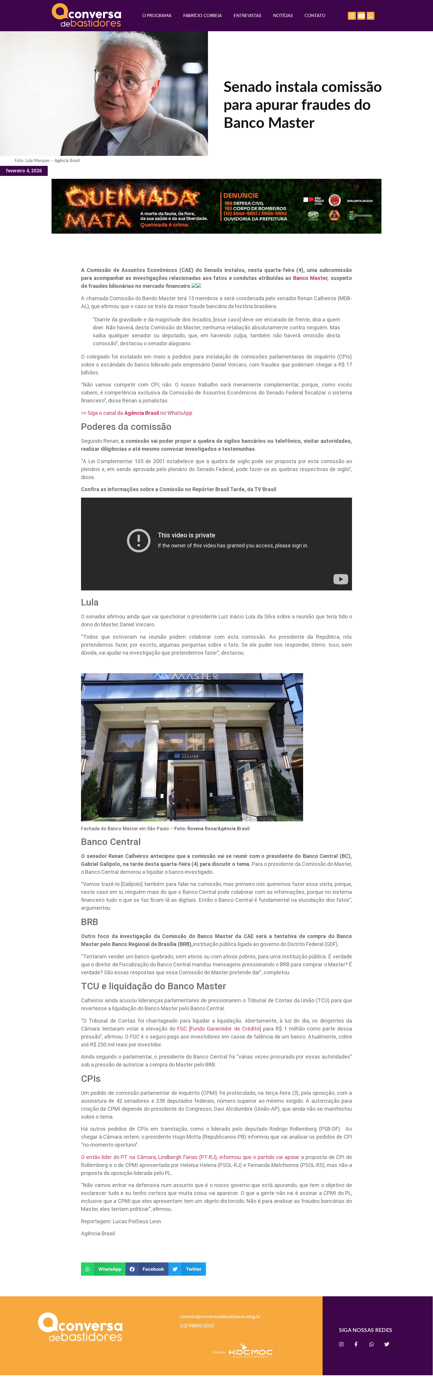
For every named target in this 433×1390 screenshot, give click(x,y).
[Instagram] (352, 16)
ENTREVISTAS (247, 16)
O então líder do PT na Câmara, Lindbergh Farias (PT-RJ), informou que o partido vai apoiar (190, 1157)
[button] (103, 1269)
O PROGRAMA (156, 16)
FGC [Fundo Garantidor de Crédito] (219, 1029)
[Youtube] (361, 16)
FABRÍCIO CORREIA (202, 16)
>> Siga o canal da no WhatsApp (136, 413)
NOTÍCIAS (283, 16)
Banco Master (310, 278)
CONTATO (315, 16)
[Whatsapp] (371, 16)
